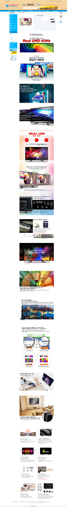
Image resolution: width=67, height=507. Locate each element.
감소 (53, 19)
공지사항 (51, 1)
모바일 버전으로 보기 (33, 506)
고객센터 (54, 1)
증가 (51, 19)
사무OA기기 (22, 12)
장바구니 (57, 1)
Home (19, 12)
